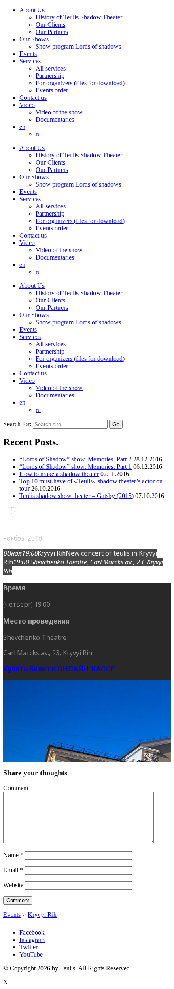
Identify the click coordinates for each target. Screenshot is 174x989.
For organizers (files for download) (80, 82)
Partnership (50, 75)
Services (30, 61)
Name (13, 855)
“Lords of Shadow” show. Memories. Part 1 (75, 466)
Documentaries (55, 119)
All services (51, 68)
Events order (52, 90)
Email (13, 870)
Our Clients (50, 24)
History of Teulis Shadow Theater (79, 17)
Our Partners (52, 31)
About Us (32, 9)
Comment (15, 788)
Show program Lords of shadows (78, 46)
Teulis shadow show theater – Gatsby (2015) (76, 495)
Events (28, 53)
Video (27, 104)
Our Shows (34, 39)
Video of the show (59, 112)
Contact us (33, 97)
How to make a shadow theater (59, 473)
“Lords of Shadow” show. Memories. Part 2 (75, 459)
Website (13, 885)
